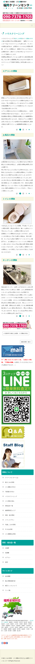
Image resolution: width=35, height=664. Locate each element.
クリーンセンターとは (11, 477)
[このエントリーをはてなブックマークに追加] (2, 643)
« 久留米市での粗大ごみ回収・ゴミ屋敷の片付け (16, 333)
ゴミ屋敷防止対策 (10, 534)
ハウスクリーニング (11, 496)
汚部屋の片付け (9, 491)
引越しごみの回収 (10, 524)
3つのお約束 (8, 529)
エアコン (7, 557)
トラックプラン (9, 520)
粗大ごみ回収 (18, 38)
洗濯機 (7, 552)
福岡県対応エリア (10, 510)
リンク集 (7, 590)
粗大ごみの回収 (9, 482)
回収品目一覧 (9, 506)
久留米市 (6, 622)
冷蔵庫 (7, 548)
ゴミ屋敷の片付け (10, 487)
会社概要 (7, 576)
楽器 (6, 562)
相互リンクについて (11, 585)
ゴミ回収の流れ (9, 501)
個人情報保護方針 (10, 581)
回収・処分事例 (9, 515)
